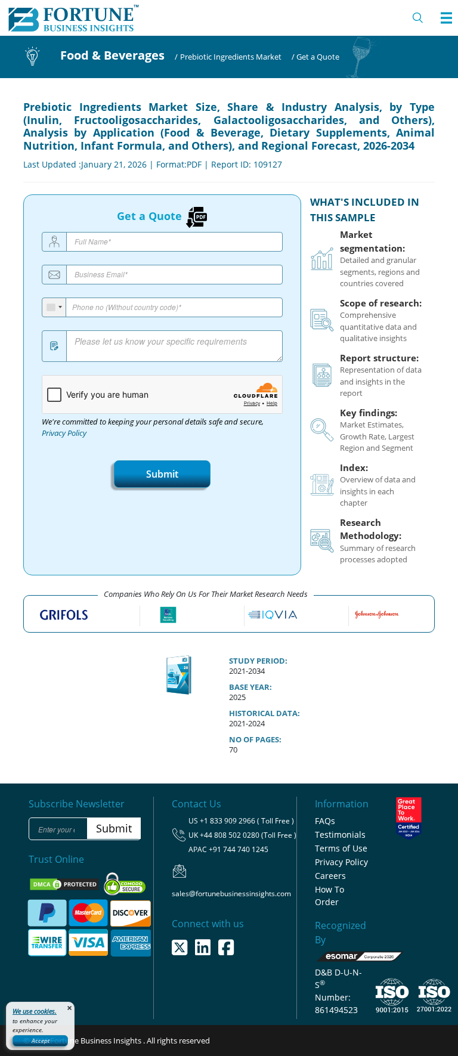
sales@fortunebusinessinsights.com (231, 893)
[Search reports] (418, 18)
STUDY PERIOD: (258, 660)
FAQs (325, 820)
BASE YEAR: (250, 687)
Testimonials (340, 834)
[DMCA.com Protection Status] (65, 883)
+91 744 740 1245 (238, 849)
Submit (162, 474)
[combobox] (54, 307)
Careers (330, 875)
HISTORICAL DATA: (264, 713)
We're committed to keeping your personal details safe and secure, (153, 427)
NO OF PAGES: (255, 739)
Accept (40, 1040)
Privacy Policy (64, 433)
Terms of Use (341, 848)
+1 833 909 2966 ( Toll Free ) (247, 821)
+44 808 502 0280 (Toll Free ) (248, 835)
